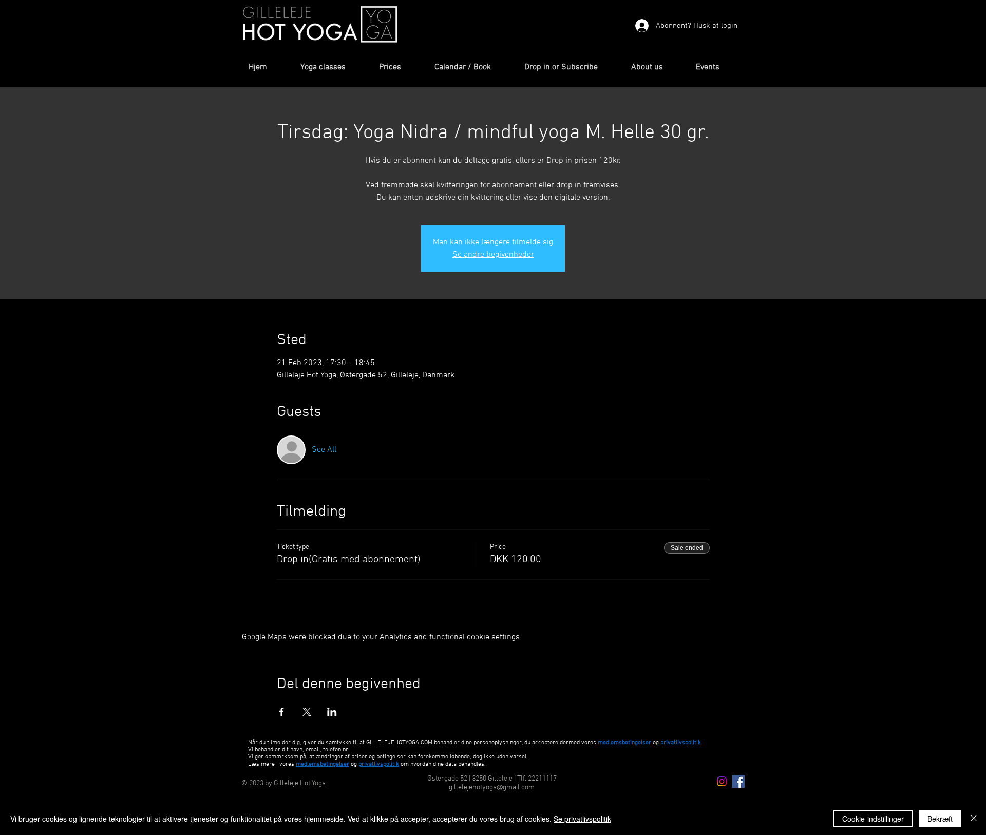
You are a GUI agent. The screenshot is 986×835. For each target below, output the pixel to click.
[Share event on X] (307, 712)
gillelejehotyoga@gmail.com (492, 787)
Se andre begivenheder (493, 255)
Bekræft (940, 818)
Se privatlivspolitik (582, 818)
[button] (332, 67)
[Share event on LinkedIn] (332, 712)
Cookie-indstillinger (873, 818)
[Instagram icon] (721, 781)
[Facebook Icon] (738, 781)
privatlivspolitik (378, 764)
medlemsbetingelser (624, 742)
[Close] (974, 818)
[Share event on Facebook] (282, 712)
